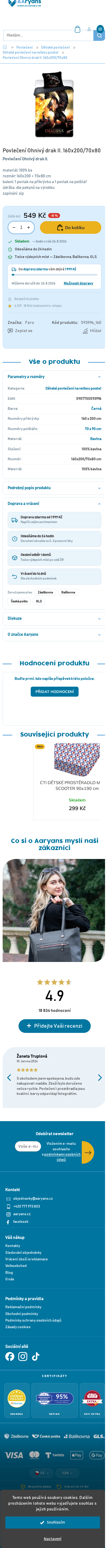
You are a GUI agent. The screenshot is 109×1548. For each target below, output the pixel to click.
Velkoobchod (16, 1266)
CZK (65, 1472)
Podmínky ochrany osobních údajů (33, 1320)
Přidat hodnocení (54, 691)
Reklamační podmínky (23, 1307)
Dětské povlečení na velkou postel (73, 388)
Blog (9, 1273)
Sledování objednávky (23, 1253)
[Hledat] (99, 35)
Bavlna (95, 439)
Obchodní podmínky (21, 1314)
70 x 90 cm (93, 429)
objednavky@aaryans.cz (33, 1198)
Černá (96, 409)
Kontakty (12, 1246)
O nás (9, 1279)
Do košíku (75, 227)
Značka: (21, 322)
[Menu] (100, 29)
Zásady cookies (17, 1327)
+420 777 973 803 (26, 1206)
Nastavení (52, 1539)
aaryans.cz (22, 1214)
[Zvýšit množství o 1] (28, 228)
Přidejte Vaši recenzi (58, 1026)
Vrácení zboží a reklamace (26, 1259)
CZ (42, 1472)
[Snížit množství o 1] (14, 228)
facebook (20, 1222)
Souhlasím (56, 1522)
